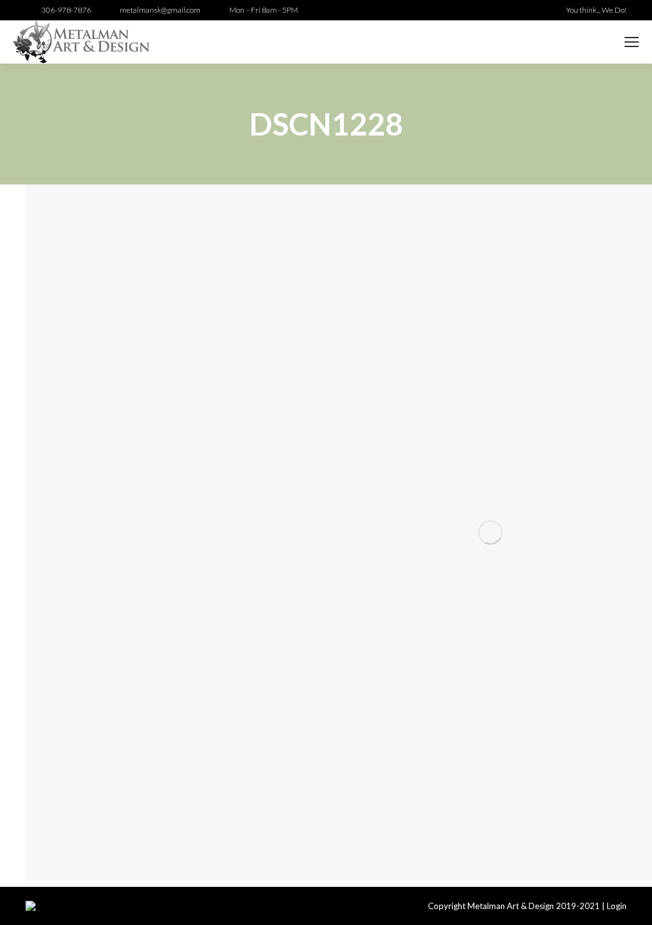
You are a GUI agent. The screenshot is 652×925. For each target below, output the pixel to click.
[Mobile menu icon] (631, 42)
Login (617, 906)
